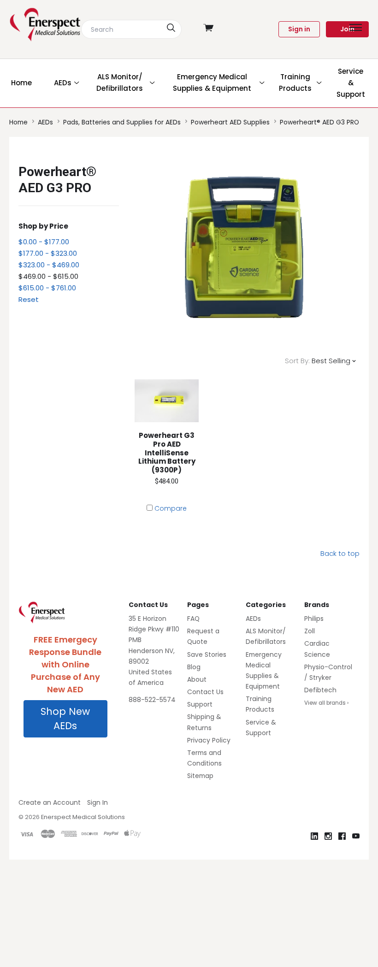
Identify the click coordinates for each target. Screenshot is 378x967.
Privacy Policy (208, 740)
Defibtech (320, 690)
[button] (65, 718)
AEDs (253, 618)
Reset (28, 299)
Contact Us (205, 691)
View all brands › (326, 703)
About (197, 679)
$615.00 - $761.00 (47, 288)
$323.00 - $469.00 (48, 265)
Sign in (299, 29)
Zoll (309, 631)
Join (347, 29)
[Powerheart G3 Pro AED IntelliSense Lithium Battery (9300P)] (167, 401)
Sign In (97, 802)
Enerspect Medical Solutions (83, 817)
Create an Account (49, 802)
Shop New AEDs (65, 719)
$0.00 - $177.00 (43, 242)
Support (200, 704)
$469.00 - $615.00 (48, 276)
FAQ (193, 618)
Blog (194, 667)
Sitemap (200, 775)
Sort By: (297, 361)
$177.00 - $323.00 (47, 253)
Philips (314, 618)
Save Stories (206, 654)
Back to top (340, 553)
